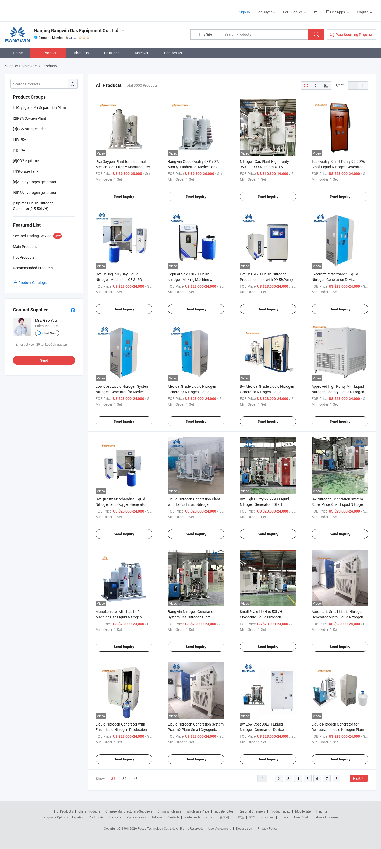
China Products (89, 811)
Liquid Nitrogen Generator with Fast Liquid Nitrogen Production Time (121, 729)
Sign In (244, 12)
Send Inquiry (124, 196)
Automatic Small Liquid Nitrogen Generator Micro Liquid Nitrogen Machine (337, 617)
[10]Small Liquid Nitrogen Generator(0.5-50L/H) (33, 206)
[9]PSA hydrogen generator (35, 192)
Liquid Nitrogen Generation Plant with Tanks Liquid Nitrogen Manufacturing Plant (194, 504)
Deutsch (173, 817)
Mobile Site (303, 811)
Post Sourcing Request (354, 34)
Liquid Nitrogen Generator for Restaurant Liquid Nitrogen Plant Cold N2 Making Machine (338, 729)
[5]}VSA (19, 150)
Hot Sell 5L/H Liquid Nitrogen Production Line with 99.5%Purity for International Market (266, 279)
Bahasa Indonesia (326, 817)
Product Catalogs (32, 282)
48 (135, 778)
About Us (81, 52)
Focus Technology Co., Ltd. (157, 828)
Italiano (156, 817)
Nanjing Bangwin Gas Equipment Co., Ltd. (77, 30)
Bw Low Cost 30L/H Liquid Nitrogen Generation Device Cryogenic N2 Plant (262, 729)
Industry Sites (223, 811)
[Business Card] (73, 309)
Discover (142, 52)
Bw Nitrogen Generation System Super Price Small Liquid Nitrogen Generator (338, 504)
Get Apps (337, 12)
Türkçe (283, 817)
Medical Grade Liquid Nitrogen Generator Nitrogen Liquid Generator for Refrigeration (192, 392)
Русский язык (136, 817)
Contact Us (173, 52)
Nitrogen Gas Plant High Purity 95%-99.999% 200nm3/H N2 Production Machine (264, 167)
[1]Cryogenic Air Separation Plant (39, 107)
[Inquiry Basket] (316, 12)
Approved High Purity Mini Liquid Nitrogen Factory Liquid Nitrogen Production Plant (338, 392)
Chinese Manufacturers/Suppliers (128, 811)
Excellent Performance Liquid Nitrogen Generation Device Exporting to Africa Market (335, 279)
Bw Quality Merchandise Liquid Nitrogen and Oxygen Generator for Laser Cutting (124, 504)
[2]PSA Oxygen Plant (29, 118)
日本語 (239, 817)
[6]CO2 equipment (27, 160)
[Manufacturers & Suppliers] (38, 10)
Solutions (111, 52)
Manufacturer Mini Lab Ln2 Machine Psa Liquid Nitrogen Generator (119, 617)
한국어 (224, 817)
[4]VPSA (19, 139)
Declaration (244, 828)
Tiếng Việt (301, 817)
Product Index (280, 811)
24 (113, 779)
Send (44, 360)
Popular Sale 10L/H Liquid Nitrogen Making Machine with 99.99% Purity (192, 279)
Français (115, 817)
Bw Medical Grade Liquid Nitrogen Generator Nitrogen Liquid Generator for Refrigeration (267, 392)
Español (77, 817)
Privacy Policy (267, 828)
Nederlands (192, 817)
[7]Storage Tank (25, 171)
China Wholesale (169, 811)
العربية (210, 817)
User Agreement (219, 828)
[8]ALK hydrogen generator (35, 181)
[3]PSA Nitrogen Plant (30, 128)
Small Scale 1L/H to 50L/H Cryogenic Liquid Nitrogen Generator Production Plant (262, 617)
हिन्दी (252, 817)
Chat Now (49, 333)
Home (18, 52)
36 (124, 778)
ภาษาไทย (267, 817)
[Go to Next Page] (363, 85)
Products (51, 52)
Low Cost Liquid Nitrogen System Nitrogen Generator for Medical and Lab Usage (122, 392)
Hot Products (63, 811)
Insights (321, 811)
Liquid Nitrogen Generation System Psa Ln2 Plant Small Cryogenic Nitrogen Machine (196, 729)
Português (96, 817)
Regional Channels (252, 811)
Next (357, 778)
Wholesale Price (198, 811)
